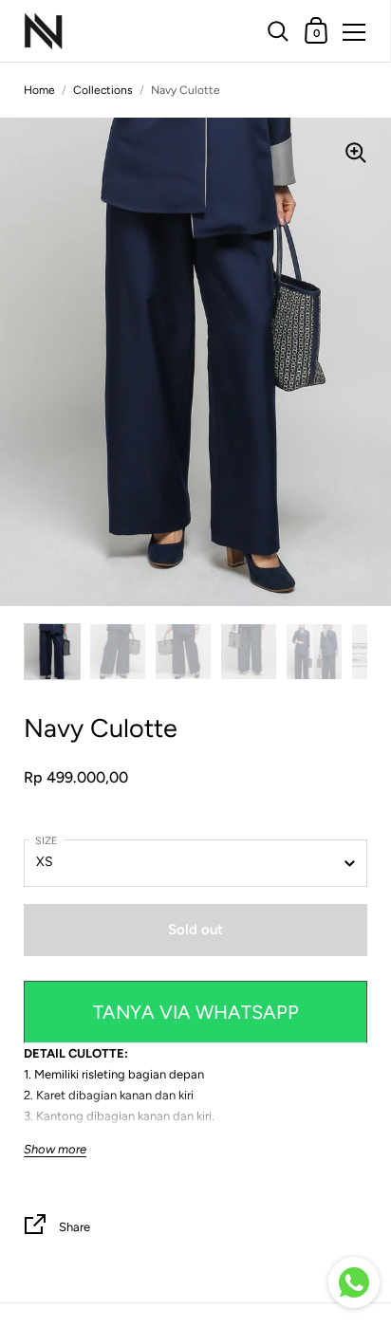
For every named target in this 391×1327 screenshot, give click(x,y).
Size (46, 841)
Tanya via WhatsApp (196, 1012)
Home (39, 90)
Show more (55, 1149)
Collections (103, 90)
